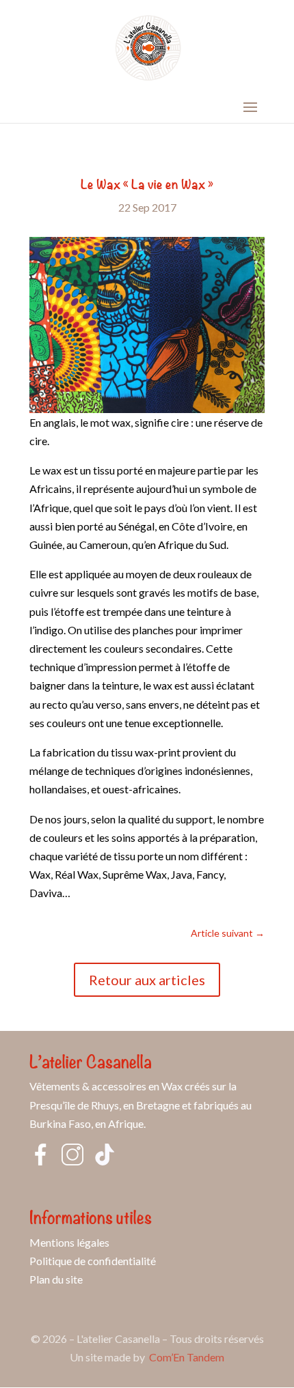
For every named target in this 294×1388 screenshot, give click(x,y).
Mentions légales (69, 1242)
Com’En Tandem (186, 1356)
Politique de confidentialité (92, 1260)
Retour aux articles (147, 980)
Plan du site (56, 1279)
